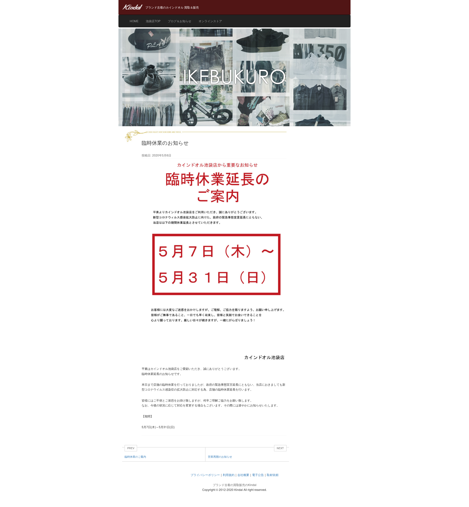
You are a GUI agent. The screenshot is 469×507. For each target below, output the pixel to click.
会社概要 (243, 475)
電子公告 (258, 475)
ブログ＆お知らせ (179, 21)
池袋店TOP (153, 21)
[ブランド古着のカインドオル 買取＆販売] (234, 2)
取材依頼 (272, 475)
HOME (134, 21)
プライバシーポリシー (205, 475)
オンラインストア (210, 21)
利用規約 (228, 475)
